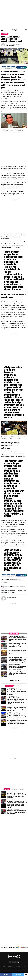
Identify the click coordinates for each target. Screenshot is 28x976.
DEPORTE (23, 966)
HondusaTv (4, 582)
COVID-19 (4, 966)
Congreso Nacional (16, 579)
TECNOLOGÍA (19, 968)
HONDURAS (10, 966)
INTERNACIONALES (17, 966)
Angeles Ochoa (10, 45)
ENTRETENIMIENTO (11, 968)
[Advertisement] (14, 14)
